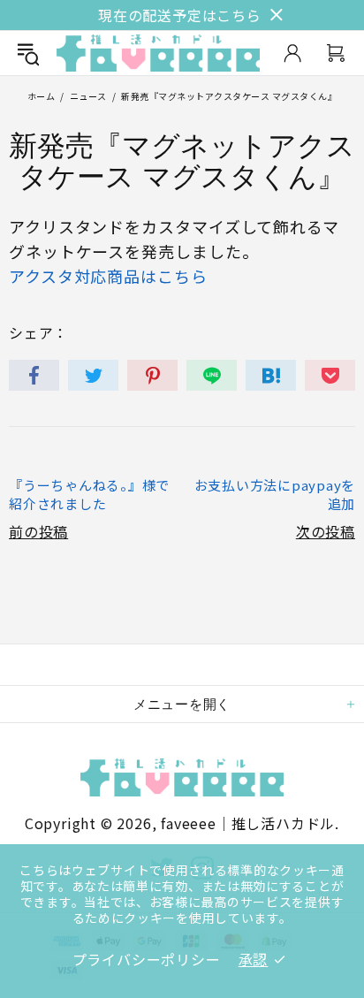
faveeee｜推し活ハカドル (158, 53)
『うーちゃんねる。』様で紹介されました (89, 494)
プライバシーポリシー (146, 959)
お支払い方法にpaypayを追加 (274, 494)
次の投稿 (325, 531)
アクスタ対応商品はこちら (108, 275)
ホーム (41, 96)
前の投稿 (38, 531)
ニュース (88, 96)
